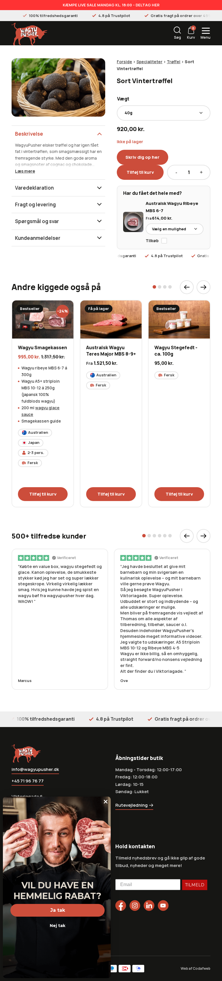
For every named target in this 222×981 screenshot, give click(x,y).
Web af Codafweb (195, 968)
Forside (124, 61)
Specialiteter (149, 61)
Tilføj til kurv (140, 172)
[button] (154, 287)
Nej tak (57, 925)
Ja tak (57, 910)
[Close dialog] (105, 801)
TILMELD (194, 884)
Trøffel (173, 61)
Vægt (123, 99)
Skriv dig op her (142, 157)
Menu (205, 37)
